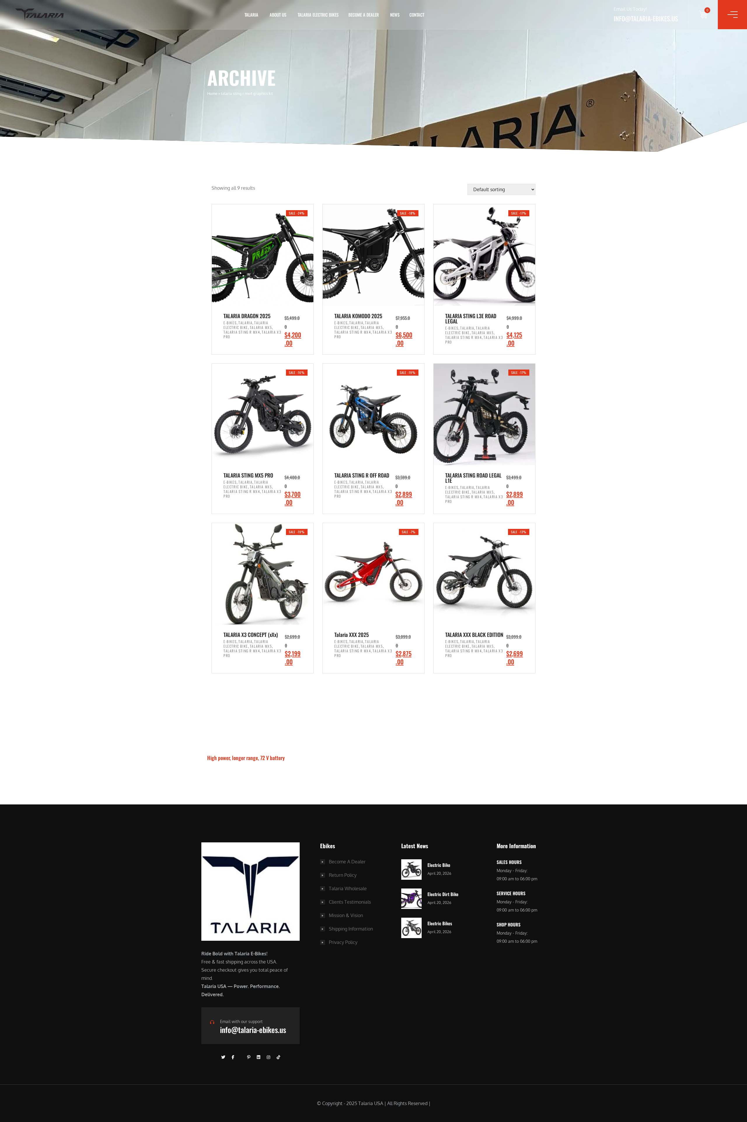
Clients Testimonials (350, 902)
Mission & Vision (346, 915)
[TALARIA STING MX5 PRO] (262, 414)
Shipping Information (351, 929)
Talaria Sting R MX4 (242, 332)
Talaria (245, 322)
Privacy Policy (343, 942)
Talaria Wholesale (348, 888)
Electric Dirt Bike (442, 894)
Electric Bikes (439, 923)
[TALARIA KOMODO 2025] (373, 255)
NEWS (394, 14)
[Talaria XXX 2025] (373, 574)
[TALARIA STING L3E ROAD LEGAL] (484, 255)
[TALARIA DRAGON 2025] (262, 255)
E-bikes (230, 322)
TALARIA (251, 14)
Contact (416, 14)
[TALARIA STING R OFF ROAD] (373, 414)
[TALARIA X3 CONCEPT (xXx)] (262, 574)
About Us (278, 14)
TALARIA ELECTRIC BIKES (318, 14)
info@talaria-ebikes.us (253, 1029)
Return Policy (343, 875)
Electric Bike (438, 865)
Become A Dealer (347, 862)
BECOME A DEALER (363, 14)
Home (212, 93)
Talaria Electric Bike (246, 325)
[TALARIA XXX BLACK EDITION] (484, 574)
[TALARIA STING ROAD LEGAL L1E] (484, 414)
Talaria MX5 (261, 327)
